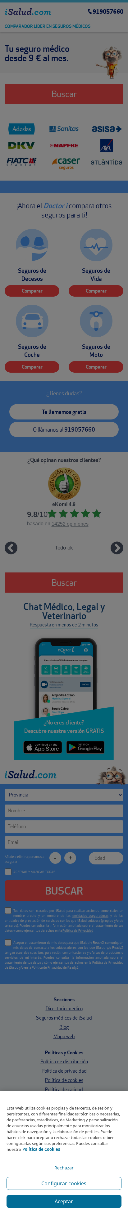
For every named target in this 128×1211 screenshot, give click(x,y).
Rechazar (64, 1168)
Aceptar (64, 1201)
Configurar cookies (63, 1183)
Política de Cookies (41, 1149)
